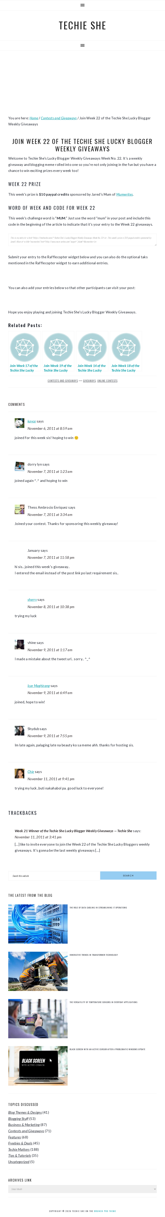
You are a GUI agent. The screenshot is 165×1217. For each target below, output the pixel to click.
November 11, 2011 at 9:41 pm (51, 779)
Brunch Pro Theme (105, 1211)
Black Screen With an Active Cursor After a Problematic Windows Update (107, 1049)
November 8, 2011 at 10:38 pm (51, 607)
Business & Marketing (24, 1125)
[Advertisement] (82, 83)
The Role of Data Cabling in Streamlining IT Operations (98, 907)
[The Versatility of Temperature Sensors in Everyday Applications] (38, 1019)
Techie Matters (19, 1149)
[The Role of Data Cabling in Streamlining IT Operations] (38, 925)
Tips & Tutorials (19, 1155)
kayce (32, 421)
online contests (107, 381)
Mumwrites (124, 194)
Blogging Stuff (18, 1119)
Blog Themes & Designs (25, 1112)
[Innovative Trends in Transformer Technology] (38, 972)
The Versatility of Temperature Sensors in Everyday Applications (103, 1002)
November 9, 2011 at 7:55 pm (50, 736)
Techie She (82, 25)
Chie (31, 772)
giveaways (89, 381)
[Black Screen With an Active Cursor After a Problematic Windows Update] (38, 1066)
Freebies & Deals (20, 1143)
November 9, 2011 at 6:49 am (50, 693)
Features (14, 1137)
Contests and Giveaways (63, 381)
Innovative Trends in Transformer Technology (94, 954)
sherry (32, 599)
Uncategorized (18, 1162)
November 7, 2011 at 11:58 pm (51, 557)
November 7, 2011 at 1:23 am (50, 471)
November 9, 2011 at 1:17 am (50, 650)
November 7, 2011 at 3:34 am (50, 514)
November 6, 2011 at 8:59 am (50, 428)
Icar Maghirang (39, 686)
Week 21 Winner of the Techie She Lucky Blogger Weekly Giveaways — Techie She (73, 831)
